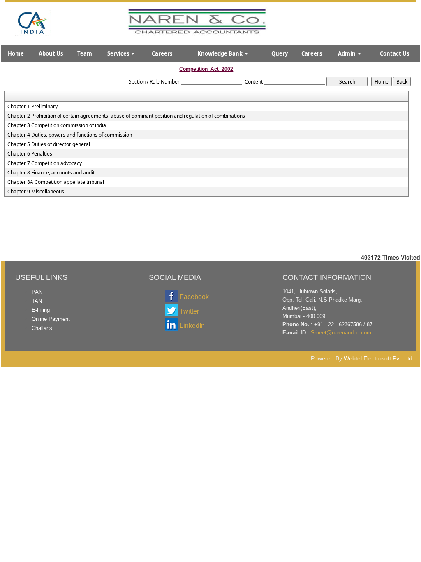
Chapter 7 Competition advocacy (44, 163)
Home (16, 53)
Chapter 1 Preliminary (32, 106)
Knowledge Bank (220, 53)
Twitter (189, 311)
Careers (162, 53)
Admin (347, 53)
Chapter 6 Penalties (29, 154)
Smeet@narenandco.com (341, 333)
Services (118, 53)
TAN (37, 301)
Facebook (194, 296)
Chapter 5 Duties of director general (48, 144)
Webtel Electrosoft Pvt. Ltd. (379, 358)
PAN (37, 292)
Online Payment (51, 319)
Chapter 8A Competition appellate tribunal (55, 182)
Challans (42, 328)
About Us (51, 53)
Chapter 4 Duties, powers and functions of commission (69, 135)
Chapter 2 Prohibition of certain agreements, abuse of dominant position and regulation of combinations (126, 116)
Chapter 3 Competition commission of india (56, 125)
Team (84, 53)
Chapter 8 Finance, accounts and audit (51, 173)
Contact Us (394, 53)
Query (279, 53)
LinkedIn (192, 325)
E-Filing (41, 310)
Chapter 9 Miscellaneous (35, 191)
